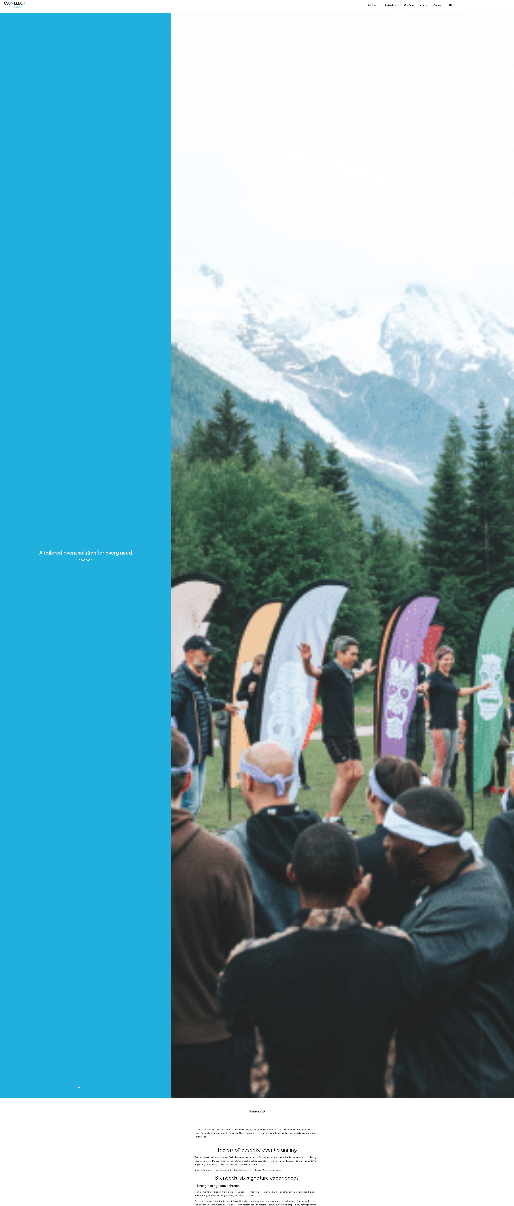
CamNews (409, 5)
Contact (437, 5)
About (422, 5)
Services (372, 5)
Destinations (390, 5)
